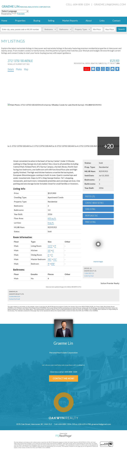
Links (102, 20)
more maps (98, 261)
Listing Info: (19, 188)
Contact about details (94, 202)
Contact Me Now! (63, 378)
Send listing (90, 209)
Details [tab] (11, 69)
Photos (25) (90, 196)
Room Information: (22, 237)
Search (121, 29)
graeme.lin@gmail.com (110, 4)
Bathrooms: (19, 269)
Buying (36, 20)
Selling (51, 20)
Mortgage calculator (99, 215)
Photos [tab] (19, 69)
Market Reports (70, 20)
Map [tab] (26, 69)
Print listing (90, 221)
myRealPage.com (63, 436)
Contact (116, 20)
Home (4, 20)
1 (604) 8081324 (89, 273)
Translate (20, 14)
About (89, 20)
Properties (20, 20)
